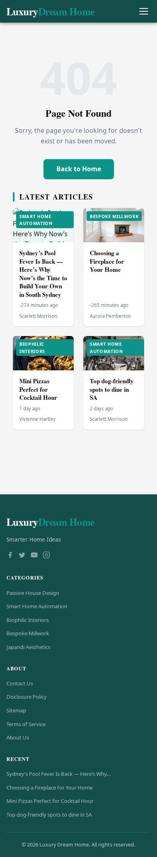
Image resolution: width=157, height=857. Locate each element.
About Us (17, 737)
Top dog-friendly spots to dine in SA (112, 389)
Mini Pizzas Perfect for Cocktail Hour (38, 389)
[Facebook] (10, 555)
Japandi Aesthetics (28, 647)
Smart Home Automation (36, 606)
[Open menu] (143, 11)
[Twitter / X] (22, 555)
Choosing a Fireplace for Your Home (107, 261)
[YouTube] (34, 555)
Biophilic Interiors (27, 620)
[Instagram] (46, 555)
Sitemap (16, 710)
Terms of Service (25, 724)
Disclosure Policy (26, 696)
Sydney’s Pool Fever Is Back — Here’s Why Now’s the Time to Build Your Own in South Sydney (43, 273)
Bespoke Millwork (27, 633)
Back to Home (78, 168)
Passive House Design (32, 593)
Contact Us (19, 683)
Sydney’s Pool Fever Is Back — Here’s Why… (58, 773)
